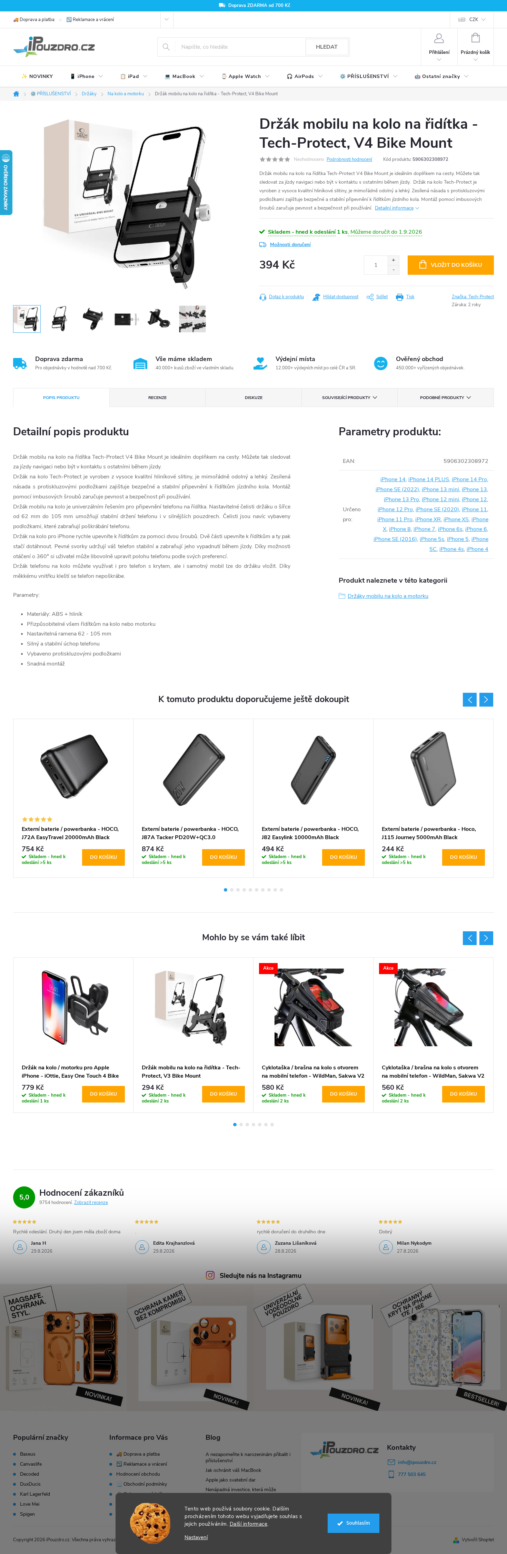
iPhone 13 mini (440, 489)
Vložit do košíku (456, 265)
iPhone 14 (393, 479)
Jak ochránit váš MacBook (233, 1470)
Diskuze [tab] (253, 397)
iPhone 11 (474, 509)
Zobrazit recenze (91, 1203)
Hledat (327, 47)
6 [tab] (256, 890)
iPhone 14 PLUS (428, 479)
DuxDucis (30, 1484)
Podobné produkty (442, 397)
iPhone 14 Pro (469, 479)
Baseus (28, 1454)
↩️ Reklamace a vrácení (90, 20)
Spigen (27, 1514)
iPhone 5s (432, 539)
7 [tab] (263, 890)
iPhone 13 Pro (401, 499)
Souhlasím (358, 1523)
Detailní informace (394, 208)
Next (486, 700)
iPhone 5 (458, 539)
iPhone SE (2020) (437, 509)
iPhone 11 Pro (394, 519)
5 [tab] (250, 890)
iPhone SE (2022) (397, 489)
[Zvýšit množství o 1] (393, 260)
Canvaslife (31, 1464)
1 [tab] (225, 890)
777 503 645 (412, 1474)
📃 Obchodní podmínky (141, 1484)
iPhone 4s (451, 549)
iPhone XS (456, 519)
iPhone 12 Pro (395, 509)
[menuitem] (37, 76)
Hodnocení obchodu (138, 1474)
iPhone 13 (474, 489)
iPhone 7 (424, 529)
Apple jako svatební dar (231, 1480)
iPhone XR (428, 519)
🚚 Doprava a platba (33, 20)
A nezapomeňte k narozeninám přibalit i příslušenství (248, 1457)
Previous (470, 700)
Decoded (29, 1474)
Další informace (249, 1524)
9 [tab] (275, 890)
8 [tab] (269, 890)
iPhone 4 (477, 549)
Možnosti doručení (290, 244)
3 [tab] (238, 890)
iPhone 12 (474, 499)
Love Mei (29, 1504)
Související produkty (346, 397)
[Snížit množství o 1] (393, 269)
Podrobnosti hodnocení (349, 159)
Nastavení (196, 1537)
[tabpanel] (73, 798)
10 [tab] (281, 890)
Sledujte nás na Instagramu (260, 1275)
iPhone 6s (450, 529)
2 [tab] (231, 890)
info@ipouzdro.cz (417, 1462)
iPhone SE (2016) (395, 539)
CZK (473, 20)
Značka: (473, 297)
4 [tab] (244, 890)
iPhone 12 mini (440, 499)
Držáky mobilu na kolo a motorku (388, 596)
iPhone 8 (400, 529)
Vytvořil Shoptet (478, 1540)
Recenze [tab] (157, 397)
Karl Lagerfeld (35, 1494)
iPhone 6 (476, 529)
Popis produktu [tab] (61, 397)
